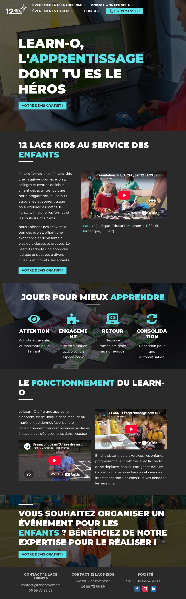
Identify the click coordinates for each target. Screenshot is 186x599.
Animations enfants (110, 5)
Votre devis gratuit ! (42, 106)
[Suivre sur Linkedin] (153, 589)
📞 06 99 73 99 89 (124, 11)
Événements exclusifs (54, 11)
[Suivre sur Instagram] (145, 589)
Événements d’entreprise (57, 5)
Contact (92, 11)
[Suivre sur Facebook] (137, 589)
